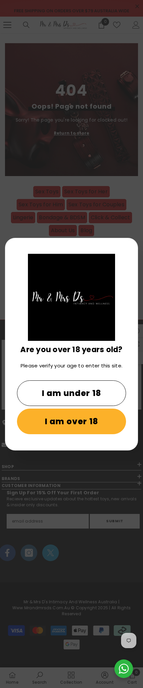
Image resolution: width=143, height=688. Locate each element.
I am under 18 (71, 393)
